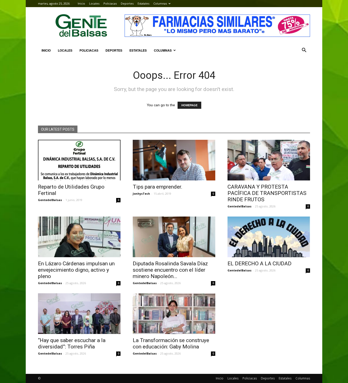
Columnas (160, 3)
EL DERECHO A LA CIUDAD (259, 264)
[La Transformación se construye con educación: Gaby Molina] (174, 313)
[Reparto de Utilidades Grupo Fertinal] (79, 160)
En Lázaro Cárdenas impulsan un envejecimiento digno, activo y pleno (76, 270)
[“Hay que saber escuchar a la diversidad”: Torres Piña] (79, 313)
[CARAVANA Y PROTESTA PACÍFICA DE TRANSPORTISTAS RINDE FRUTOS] (268, 160)
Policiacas (110, 3)
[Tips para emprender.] (174, 160)
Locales (94, 3)
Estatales (143, 3)
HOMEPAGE (189, 105)
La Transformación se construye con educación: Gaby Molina (171, 343)
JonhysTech (141, 193)
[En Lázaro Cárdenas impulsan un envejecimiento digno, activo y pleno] (79, 237)
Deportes (127, 3)
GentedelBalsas (50, 200)
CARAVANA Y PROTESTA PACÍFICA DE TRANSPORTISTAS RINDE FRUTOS (266, 193)
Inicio (81, 3)
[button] (304, 50)
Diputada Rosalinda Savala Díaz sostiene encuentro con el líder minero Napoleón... (170, 270)
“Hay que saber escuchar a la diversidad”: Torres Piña (71, 343)
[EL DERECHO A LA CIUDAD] (268, 237)
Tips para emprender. (157, 187)
